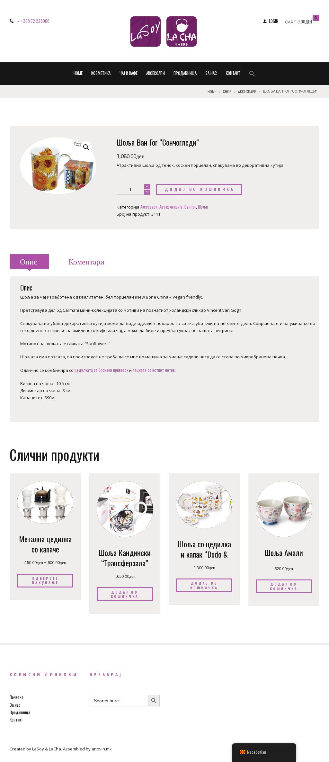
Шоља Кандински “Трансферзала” (125, 558)
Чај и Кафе (129, 73)
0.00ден (305, 21)
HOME (78, 73)
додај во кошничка (200, 189)
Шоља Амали (283, 552)
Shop (227, 91)
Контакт (233, 73)
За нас (211, 73)
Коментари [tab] (86, 262)
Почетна (16, 697)
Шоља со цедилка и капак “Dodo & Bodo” (204, 554)
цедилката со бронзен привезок (101, 370)
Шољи (203, 206)
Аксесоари (155, 73)
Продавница (185, 73)
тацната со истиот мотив (154, 370)
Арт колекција (170, 206)
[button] (252, 74)
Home (212, 91)
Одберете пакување (45, 580)
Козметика (101, 73)
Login (273, 21)
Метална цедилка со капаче (45, 544)
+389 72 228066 (35, 21)
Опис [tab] (28, 262)
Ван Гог (190, 206)
